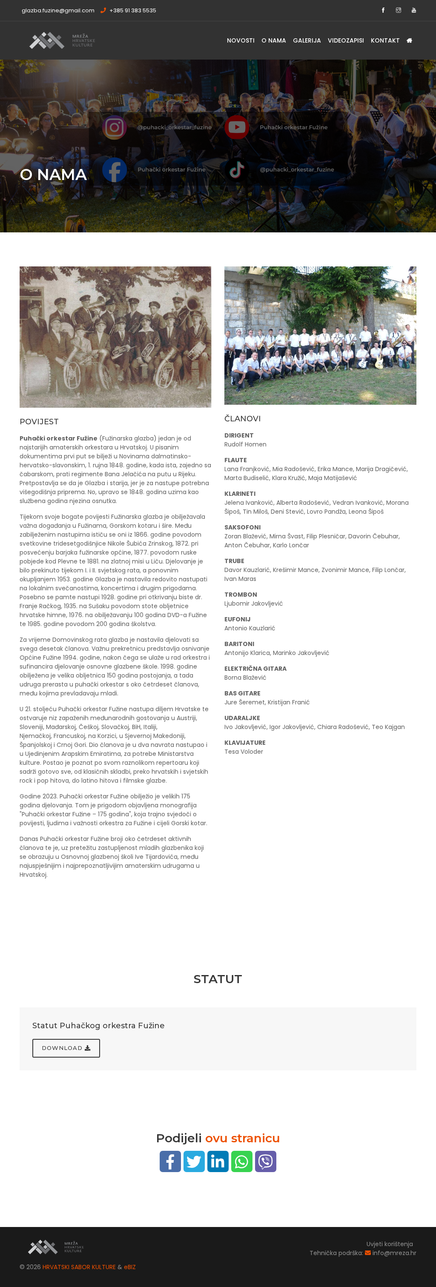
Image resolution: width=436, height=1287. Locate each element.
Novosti (241, 40)
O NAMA (273, 40)
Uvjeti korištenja (390, 1244)
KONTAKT (385, 40)
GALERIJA (307, 40)
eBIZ (130, 1267)
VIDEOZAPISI (346, 40)
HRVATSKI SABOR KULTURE (80, 1267)
